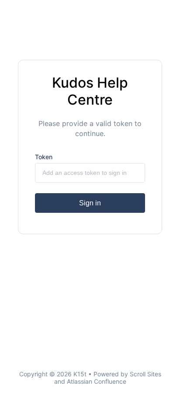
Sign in (90, 203)
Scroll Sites (145, 374)
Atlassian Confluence (96, 381)
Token (43, 156)
